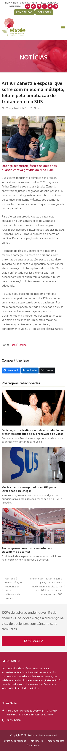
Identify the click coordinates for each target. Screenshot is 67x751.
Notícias (38, 108)
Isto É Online (19, 344)
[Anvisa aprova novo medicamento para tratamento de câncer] (33, 525)
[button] (63, 27)
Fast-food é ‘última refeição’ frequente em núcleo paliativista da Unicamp (12, 588)
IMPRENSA (15, 6)
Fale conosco (36, 741)
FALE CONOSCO (49, 2)
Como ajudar (33, 745)
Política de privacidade (14, 741)
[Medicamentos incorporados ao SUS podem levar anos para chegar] (33, 464)
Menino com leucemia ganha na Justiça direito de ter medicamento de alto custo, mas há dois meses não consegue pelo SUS (45, 586)
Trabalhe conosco (55, 741)
